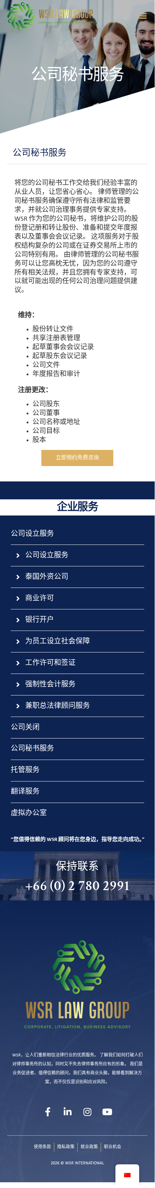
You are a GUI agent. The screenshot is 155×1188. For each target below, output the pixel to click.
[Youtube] (107, 1112)
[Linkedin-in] (68, 1112)
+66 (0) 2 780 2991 (77, 885)
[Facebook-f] (48, 1112)
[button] (142, 15)
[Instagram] (87, 1112)
